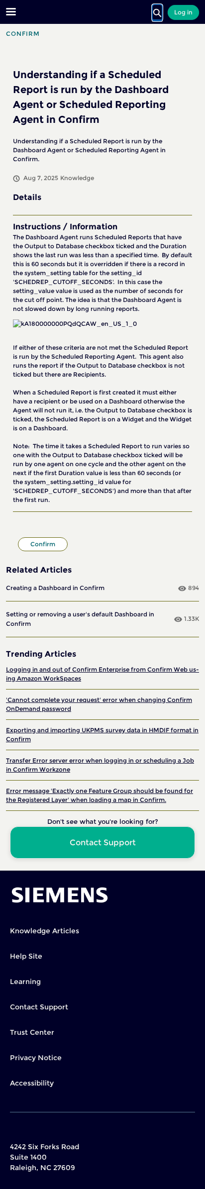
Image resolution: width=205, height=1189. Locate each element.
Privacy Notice (36, 1057)
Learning (25, 981)
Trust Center (32, 1032)
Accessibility (32, 1083)
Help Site (26, 956)
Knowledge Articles (44, 930)
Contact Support (39, 1006)
